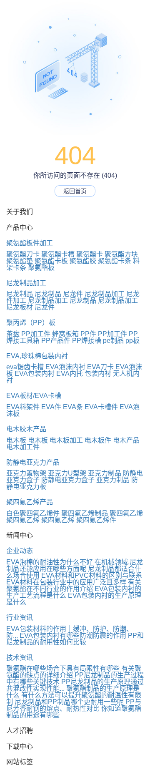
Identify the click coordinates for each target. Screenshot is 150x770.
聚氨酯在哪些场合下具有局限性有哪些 (63, 668)
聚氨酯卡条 (114, 260)
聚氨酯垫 (19, 260)
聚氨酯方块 (121, 254)
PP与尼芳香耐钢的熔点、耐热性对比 (73, 705)
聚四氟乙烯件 (96, 519)
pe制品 (113, 340)
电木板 (16, 440)
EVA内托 (69, 373)
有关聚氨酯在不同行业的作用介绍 (73, 585)
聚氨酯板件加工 (29, 243)
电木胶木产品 (26, 429)
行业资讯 (19, 617)
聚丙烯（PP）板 (30, 322)
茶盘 (13, 333)
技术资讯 (19, 657)
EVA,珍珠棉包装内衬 (37, 356)
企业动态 (19, 550)
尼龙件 (73, 293)
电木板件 (98, 440)
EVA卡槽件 (101, 406)
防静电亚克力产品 (33, 462)
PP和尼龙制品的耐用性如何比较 (75, 639)
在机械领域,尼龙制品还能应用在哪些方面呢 (74, 565)
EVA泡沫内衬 (65, 366)
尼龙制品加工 (26, 283)
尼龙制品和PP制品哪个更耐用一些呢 (69, 701)
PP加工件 (35, 333)
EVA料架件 (23, 406)
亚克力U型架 (67, 473)
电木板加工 (66, 440)
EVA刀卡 (100, 366)
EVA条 (73, 406)
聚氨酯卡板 (51, 260)
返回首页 (75, 191)
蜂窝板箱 (65, 333)
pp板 (132, 340)
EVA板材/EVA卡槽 (33, 395)
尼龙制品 (19, 293)
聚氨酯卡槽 (58, 254)
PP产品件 (55, 340)
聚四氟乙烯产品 (29, 502)
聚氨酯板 (41, 267)
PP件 (88, 333)
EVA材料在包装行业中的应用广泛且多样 (66, 582)
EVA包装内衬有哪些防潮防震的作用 (73, 635)
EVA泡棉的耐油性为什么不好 (49, 562)
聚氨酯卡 (89, 254)
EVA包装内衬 (35, 373)
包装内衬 (98, 373)
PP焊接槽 (86, 340)
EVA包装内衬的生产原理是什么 (73, 599)
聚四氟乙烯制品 (84, 513)
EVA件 (51, 406)
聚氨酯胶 (83, 260)
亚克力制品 (104, 473)
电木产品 (126, 440)
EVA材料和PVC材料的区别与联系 (91, 575)
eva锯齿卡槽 (25, 366)
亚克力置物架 (26, 473)
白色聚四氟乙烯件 (33, 513)
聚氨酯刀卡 (23, 254)
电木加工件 (23, 446)
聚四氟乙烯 (126, 513)
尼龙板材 (19, 307)
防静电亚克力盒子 (68, 479)
